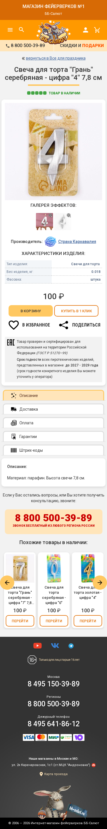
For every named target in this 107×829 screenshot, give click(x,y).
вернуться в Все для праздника (56, 58)
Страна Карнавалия (77, 241)
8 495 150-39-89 (54, 684)
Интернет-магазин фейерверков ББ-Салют (65, 823)
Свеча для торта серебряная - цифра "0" (54, 595)
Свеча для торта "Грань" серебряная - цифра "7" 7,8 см (20, 595)
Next (100, 582)
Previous (7, 582)
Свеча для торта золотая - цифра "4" (88, 592)
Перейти (20, 621)
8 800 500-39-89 (54, 519)
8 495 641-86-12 (54, 724)
